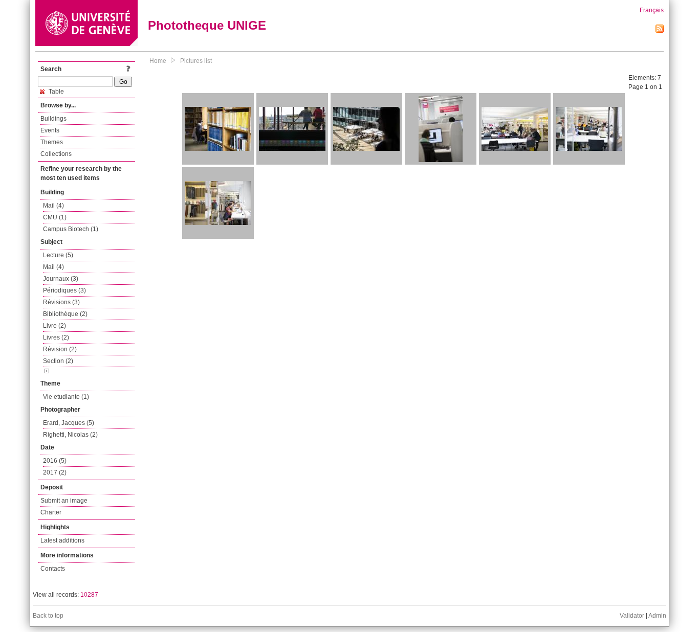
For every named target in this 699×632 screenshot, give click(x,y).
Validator (632, 615)
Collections (56, 153)
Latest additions (62, 540)
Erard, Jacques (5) (68, 422)
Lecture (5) (58, 255)
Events (49, 130)
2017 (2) (55, 472)
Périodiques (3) (64, 290)
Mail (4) (53, 205)
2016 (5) (55, 460)
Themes (51, 142)
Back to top (48, 615)
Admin (657, 615)
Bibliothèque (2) (65, 314)
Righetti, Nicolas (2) (70, 434)
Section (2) (58, 361)
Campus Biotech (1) (70, 229)
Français (652, 10)
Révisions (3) (61, 302)
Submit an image (64, 500)
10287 (89, 594)
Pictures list (196, 60)
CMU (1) (55, 217)
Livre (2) (54, 325)
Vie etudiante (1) (66, 396)
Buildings (53, 118)
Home (157, 60)
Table (55, 91)
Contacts (52, 568)
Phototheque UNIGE (207, 25)
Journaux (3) (60, 278)
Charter (50, 512)
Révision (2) (60, 349)
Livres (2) (56, 337)
